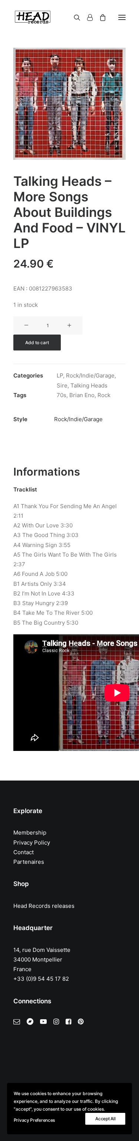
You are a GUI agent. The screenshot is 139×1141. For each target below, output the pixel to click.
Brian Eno (82, 395)
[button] (122, 17)
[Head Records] (32, 17)
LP (60, 375)
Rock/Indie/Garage (90, 375)
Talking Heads (88, 385)
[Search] (73, 17)
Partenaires (28, 861)
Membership (29, 832)
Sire (62, 385)
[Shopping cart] (99, 17)
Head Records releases (44, 905)
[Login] (86, 17)
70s (61, 395)
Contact (23, 852)
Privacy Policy (31, 842)
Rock (103, 395)
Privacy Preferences (34, 1120)
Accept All (105, 1118)
